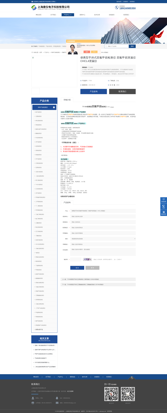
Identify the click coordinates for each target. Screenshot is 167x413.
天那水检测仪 (39, 171)
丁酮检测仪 (38, 235)
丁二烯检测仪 (39, 206)
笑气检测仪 (38, 159)
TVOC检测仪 (39, 184)
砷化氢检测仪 (39, 120)
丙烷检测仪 (38, 125)
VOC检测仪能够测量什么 (42, 362)
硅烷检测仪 (38, 146)
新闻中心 (82, 14)
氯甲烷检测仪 (39, 321)
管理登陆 (109, 411)
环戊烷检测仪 (39, 137)
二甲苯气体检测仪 (40, 308)
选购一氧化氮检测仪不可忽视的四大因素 (45, 345)
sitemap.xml (102, 411)
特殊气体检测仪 (55, 52)
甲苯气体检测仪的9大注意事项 (43, 354)
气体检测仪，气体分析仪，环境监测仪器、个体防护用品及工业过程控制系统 (59, 46)
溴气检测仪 (38, 193)
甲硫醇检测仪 (39, 312)
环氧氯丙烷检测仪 (40, 197)
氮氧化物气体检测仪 (40, 129)
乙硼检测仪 (38, 223)
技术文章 (97, 14)
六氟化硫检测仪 (39, 248)
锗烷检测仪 (38, 261)
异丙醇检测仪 (39, 299)
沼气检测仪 (38, 142)
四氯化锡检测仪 (39, 282)
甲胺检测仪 (38, 269)
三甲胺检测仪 (39, 201)
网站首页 (38, 14)
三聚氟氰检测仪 (39, 295)
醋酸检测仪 (38, 133)
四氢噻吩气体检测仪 (40, 325)
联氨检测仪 (38, 154)
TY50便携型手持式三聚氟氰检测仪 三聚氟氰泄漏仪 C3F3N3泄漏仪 (85, 284)
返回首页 (119, 1)
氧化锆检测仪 (39, 227)
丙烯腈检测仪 (39, 316)
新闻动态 (72, 377)
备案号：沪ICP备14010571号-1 (89, 411)
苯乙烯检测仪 (39, 180)
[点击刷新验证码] (87, 259)
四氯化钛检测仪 (39, 257)
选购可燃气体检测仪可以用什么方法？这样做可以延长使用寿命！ (45, 349)
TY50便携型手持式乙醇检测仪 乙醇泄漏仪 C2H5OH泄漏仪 (83, 279)
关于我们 (53, 14)
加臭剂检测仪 (39, 240)
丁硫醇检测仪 (39, 265)
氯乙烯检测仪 (39, 218)
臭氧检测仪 (38, 150)
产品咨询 (94, 91)
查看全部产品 (39, 329)
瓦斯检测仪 (38, 167)
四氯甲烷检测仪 (39, 291)
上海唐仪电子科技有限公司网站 (46, 1)
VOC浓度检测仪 (39, 244)
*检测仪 (37, 252)
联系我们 (132, 1)
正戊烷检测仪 (39, 188)
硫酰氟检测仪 (39, 278)
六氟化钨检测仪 (39, 287)
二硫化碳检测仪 (39, 176)
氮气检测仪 (38, 112)
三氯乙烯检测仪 (39, 214)
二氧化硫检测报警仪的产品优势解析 (45, 366)
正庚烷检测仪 (39, 163)
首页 (40, 52)
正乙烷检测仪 (39, 231)
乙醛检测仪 (38, 116)
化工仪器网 (70, 391)
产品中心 (67, 14)
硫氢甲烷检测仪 (39, 274)
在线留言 (125, 1)
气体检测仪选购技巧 (41, 358)
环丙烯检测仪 (39, 210)
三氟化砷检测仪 (39, 304)
